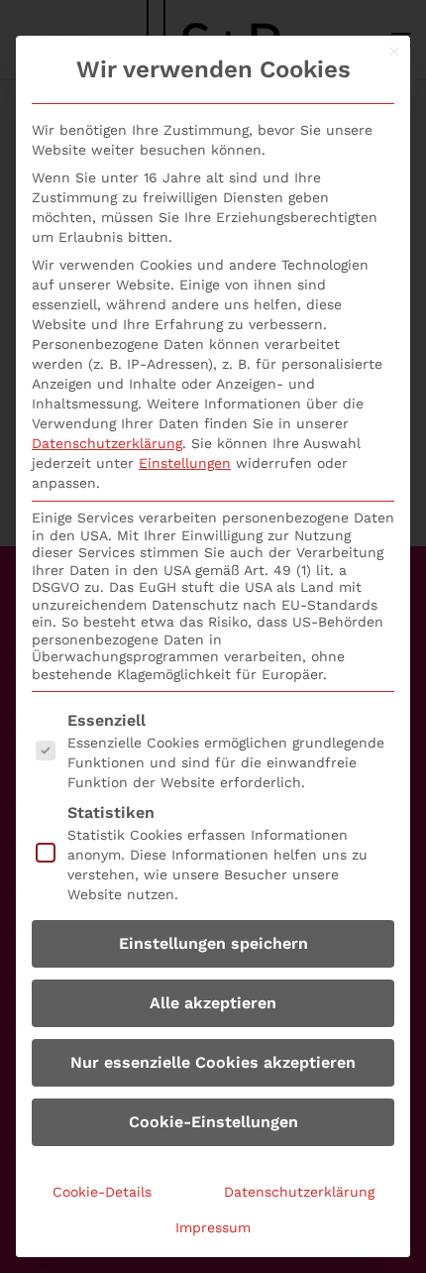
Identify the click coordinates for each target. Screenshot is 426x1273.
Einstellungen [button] (185, 463)
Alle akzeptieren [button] (213, 1002)
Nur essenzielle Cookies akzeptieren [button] (213, 1062)
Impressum (213, 1227)
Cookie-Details (102, 1192)
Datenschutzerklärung (107, 443)
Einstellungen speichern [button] (213, 943)
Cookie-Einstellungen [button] (213, 1121)
